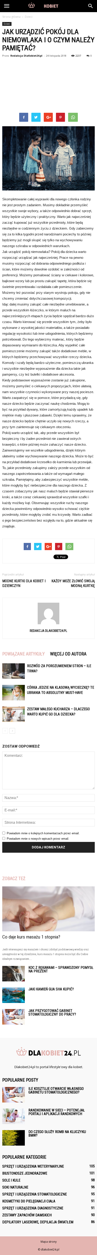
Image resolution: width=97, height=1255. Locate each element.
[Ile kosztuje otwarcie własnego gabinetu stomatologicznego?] (13, 1094)
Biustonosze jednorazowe (24, 1173)
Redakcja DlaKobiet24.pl (26, 55)
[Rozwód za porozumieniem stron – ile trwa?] (13, 671)
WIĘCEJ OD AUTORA (68, 654)
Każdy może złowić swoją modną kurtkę (73, 583)
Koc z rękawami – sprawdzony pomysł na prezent (60, 969)
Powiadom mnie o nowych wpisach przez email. (38, 838)
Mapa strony (49, 1242)
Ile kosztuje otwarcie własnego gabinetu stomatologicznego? (56, 1090)
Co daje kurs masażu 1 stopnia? (31, 937)
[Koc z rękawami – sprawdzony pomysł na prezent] (13, 973)
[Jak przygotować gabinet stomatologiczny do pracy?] (13, 1017)
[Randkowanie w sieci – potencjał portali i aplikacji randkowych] (13, 1116)
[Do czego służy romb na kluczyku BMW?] (13, 1138)
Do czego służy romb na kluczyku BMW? (57, 1134)
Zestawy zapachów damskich (27, 1215)
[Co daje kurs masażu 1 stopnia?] (48, 909)
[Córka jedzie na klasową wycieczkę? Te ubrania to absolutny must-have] (13, 692)
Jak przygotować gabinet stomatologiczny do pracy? (52, 1012)
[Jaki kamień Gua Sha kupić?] (13, 995)
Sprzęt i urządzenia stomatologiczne (34, 1194)
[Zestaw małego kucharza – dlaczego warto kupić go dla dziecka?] (13, 714)
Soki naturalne (15, 1187)
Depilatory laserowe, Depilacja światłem (37, 1222)
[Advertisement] (48, 86)
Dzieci (7, 23)
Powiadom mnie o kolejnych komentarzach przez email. (43, 833)
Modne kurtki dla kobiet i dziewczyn (24, 583)
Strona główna (11, 17)
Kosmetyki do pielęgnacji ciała (28, 1201)
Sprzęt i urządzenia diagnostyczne (32, 1208)
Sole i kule (11, 1180)
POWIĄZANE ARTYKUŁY (23, 654)
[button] (90, 6)
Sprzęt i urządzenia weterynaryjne (33, 1166)
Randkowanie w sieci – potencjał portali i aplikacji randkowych (56, 1112)
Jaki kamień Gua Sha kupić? (51, 989)
